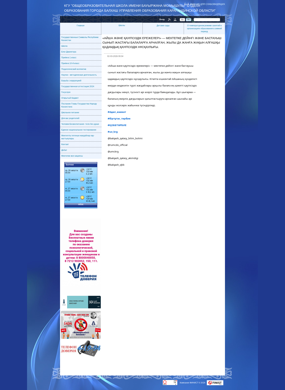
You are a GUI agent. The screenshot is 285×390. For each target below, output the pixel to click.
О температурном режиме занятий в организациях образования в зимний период (204, 28)
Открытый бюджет (70, 98)
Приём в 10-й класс (70, 63)
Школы (122, 25)
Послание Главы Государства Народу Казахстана (79, 105)
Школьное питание (70, 112)
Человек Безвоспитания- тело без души (80, 124)
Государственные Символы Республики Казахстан (79, 38)
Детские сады (163, 25)
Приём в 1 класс (68, 57)
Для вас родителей (70, 118)
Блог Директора (68, 52)
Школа (64, 46)
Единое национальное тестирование (78, 130)
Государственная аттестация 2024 (77, 86)
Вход (162, 19)
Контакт (65, 144)
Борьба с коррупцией (71, 81)
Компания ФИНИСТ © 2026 (193, 383)
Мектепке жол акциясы (72, 156)
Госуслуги (65, 92)
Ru (189, 19)
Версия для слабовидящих (207, 4)
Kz (182, 19)
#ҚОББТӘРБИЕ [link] (117, 125)
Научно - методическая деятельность (79, 75)
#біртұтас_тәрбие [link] (119, 118)
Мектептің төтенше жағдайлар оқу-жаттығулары (77, 137)
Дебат (64, 150)
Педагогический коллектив (73, 69)
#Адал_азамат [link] (117, 112)
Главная (80, 25)
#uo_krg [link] (113, 131)
